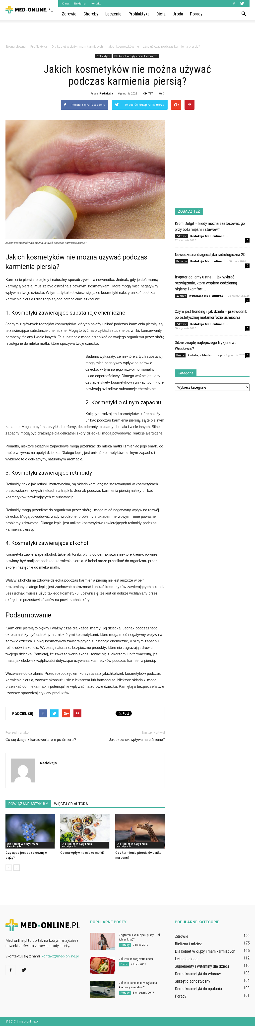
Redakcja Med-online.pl (207, 236)
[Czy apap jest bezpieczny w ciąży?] (30, 831)
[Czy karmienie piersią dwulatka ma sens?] (140, 831)
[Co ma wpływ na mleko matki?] (85, 831)
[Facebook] (234, 3)
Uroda (178, 13)
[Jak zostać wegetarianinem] (102, 965)
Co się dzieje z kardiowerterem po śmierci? (40, 739)
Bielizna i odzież (188, 943)
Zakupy (181, 295)
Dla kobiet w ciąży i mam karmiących (135, 56)
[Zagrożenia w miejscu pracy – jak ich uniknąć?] (102, 941)
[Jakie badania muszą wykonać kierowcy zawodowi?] (102, 989)
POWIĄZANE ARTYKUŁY (28, 804)
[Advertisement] (127, 33)
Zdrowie (69, 13)
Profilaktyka (138, 13)
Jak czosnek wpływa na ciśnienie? (137, 739)
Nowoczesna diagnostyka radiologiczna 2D (210, 254)
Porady (196, 13)
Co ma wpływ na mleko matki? (82, 853)
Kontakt (95, 3)
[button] (244, 14)
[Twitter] (242, 3)
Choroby (90, 13)
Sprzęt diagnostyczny (192, 981)
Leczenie (113, 13)
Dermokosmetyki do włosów (198, 973)
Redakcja (106, 93)
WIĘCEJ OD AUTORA (71, 804)
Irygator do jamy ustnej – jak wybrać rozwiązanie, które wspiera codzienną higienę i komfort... (206, 282)
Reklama (80, 3)
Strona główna (15, 46)
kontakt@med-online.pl (60, 956)
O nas (65, 3)
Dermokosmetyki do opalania (198, 988)
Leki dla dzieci (186, 958)
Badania (181, 261)
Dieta (161, 13)
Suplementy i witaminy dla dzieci (202, 966)
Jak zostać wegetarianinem (136, 959)
